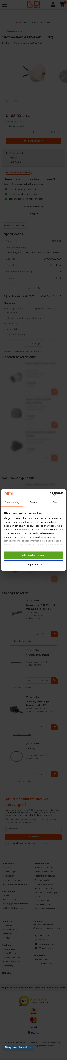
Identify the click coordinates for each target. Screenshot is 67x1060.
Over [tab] (55, 502)
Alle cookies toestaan (33, 555)
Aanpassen (32, 564)
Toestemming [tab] (12, 502)
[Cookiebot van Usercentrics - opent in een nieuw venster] (49, 494)
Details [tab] (33, 502)
